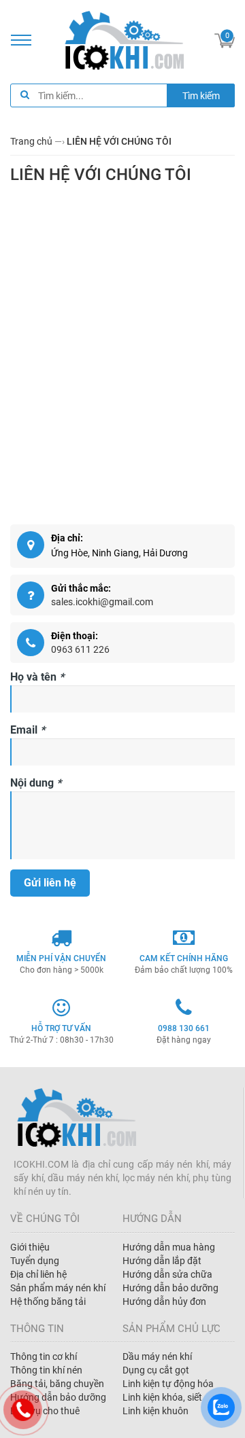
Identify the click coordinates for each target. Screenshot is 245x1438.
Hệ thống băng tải (48, 1301)
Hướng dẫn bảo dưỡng (170, 1287)
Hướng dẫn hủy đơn (164, 1301)
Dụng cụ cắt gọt (155, 1370)
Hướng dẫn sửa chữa (167, 1274)
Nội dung (35, 782)
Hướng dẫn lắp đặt (161, 1260)
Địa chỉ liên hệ (38, 1274)
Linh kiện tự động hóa (168, 1383)
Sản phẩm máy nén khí (57, 1287)
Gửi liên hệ (50, 882)
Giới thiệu (30, 1247)
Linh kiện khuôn (155, 1410)
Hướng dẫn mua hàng (168, 1247)
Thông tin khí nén (46, 1370)
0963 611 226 (80, 649)
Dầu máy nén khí (157, 1356)
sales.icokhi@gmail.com (102, 601)
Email (27, 729)
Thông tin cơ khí (43, 1356)
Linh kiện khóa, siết (162, 1397)
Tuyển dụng (34, 1260)
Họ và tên (37, 676)
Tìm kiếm (201, 95)
